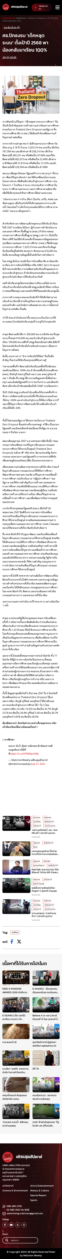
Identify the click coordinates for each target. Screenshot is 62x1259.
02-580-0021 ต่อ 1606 (17, 1209)
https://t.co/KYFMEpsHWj (24, 753)
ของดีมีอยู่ (36, 821)
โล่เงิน (35, 847)
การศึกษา (15, 932)
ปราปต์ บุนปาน (50, 825)
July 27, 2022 (38, 764)
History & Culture (39, 1190)
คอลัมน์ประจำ (12, 27)
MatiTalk (47, 861)
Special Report (38, 865)
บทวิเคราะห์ (37, 825)
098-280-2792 (14, 1206)
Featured (47, 817)
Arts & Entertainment (42, 1185)
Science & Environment (15, 1190)
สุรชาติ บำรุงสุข (38, 883)
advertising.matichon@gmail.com (25, 1213)
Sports (33, 1200)
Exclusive (36, 817)
